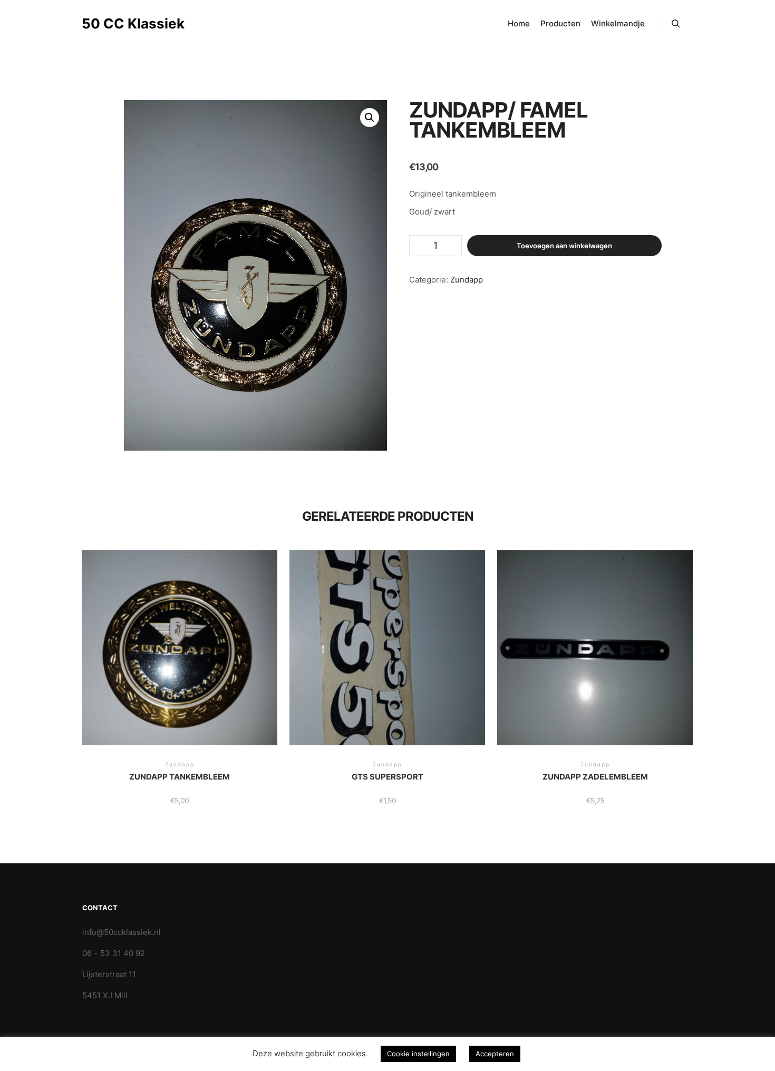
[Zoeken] (675, 24)
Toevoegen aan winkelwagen (564, 245)
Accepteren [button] (495, 1053)
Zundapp (466, 280)
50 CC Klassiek (133, 23)
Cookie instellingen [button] (418, 1053)
